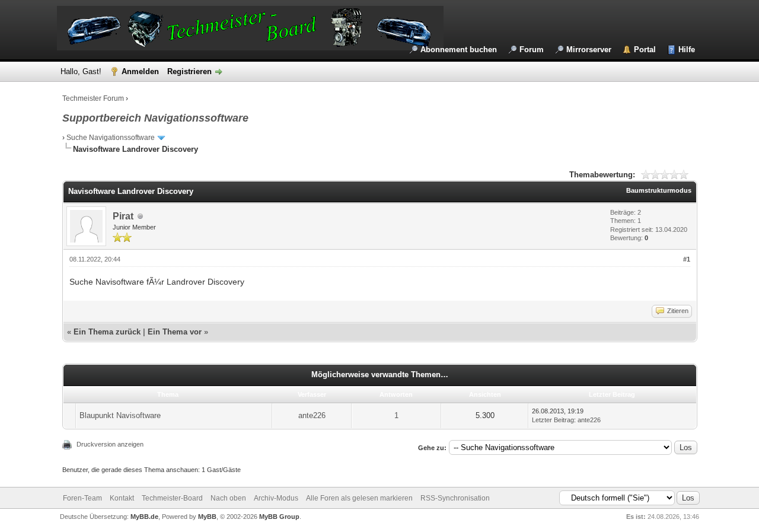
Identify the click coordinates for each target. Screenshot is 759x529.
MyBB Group (279, 516)
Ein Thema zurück (107, 331)
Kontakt (122, 498)
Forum (531, 49)
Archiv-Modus (276, 498)
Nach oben (228, 498)
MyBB (207, 516)
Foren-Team (82, 498)
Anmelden (140, 71)
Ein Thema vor (175, 331)
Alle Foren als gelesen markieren (359, 498)
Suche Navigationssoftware (110, 137)
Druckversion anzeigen (109, 444)
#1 (686, 259)
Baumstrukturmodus (658, 190)
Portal (645, 49)
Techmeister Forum (93, 98)
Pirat (123, 216)
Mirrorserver (588, 49)
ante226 (312, 415)
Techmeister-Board (172, 498)
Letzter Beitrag (553, 419)
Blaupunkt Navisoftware (120, 415)
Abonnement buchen (458, 49)
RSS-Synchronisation (455, 498)
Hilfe (686, 49)
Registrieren (189, 71)
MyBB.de (144, 516)
